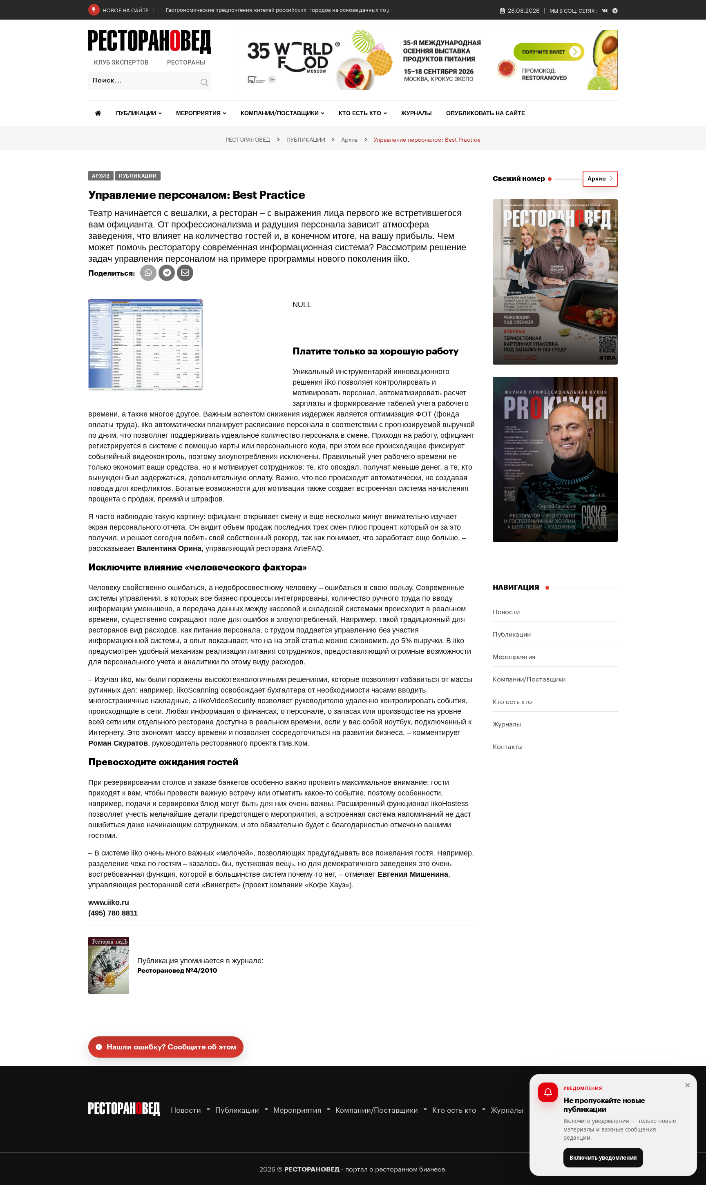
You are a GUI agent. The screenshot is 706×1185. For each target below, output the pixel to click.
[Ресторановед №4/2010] (108, 965)
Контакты (508, 745)
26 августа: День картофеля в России (213, 9)
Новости (506, 611)
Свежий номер (519, 178)
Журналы (416, 113)
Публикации (136, 113)
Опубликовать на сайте (485, 113)
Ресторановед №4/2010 (177, 970)
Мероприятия (198, 113)
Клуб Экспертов (121, 62)
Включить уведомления (603, 1157)
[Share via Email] (185, 273)
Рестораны (186, 62)
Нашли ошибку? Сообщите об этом (172, 1047)
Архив (598, 179)
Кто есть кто (360, 113)
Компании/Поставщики (280, 113)
